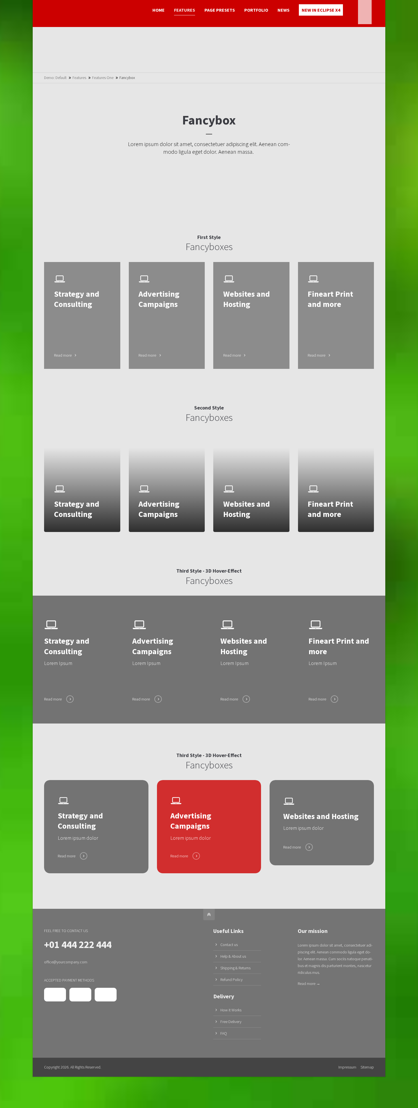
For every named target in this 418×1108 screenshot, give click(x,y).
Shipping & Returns (235, 967)
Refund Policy (231, 979)
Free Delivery (230, 1021)
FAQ (223, 1033)
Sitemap (367, 1067)
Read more (82, 315)
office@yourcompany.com (65, 961)
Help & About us (233, 956)
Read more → (309, 983)
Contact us (229, 944)
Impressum (347, 1067)
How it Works (230, 1010)
